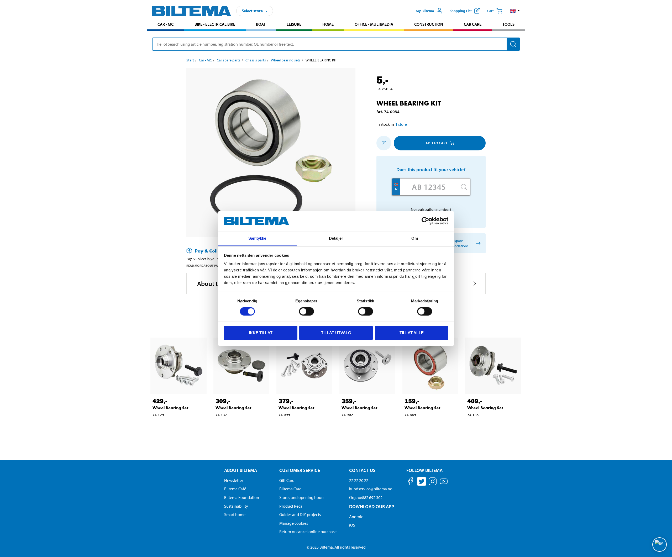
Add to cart (436, 143)
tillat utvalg (336, 332)
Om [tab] (414, 238)
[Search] (513, 44)
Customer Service (299, 470)
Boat (261, 24)
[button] (514, 10)
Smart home (234, 514)
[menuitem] (165, 25)
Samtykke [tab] (257, 238)
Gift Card (287, 480)
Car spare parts (228, 60)
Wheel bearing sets (286, 60)
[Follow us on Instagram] (432, 482)
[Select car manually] (477, 243)
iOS (352, 525)
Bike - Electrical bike (215, 24)
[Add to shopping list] (383, 143)
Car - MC (166, 24)
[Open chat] (659, 544)
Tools (508, 24)
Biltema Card (290, 488)
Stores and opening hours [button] (301, 497)
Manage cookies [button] (293, 523)
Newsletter (233, 480)
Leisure (294, 24)
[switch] (306, 311)
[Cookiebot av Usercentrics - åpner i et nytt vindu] (425, 221)
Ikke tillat (260, 332)
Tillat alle (412, 332)
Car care (472, 24)
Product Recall (291, 506)
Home (328, 24)
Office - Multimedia (374, 24)
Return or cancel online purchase (308, 531)
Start (190, 60)
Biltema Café (235, 488)
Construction (428, 24)
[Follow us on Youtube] (443, 484)
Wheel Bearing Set (170, 408)
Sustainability (236, 506)
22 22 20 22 (358, 480)
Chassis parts (255, 60)
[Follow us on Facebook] (410, 482)
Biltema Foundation (241, 497)
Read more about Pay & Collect (210, 265)
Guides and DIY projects (300, 514)
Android (356, 516)
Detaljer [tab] (336, 238)
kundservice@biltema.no (370, 488)
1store (401, 124)
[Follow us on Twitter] (421, 482)
